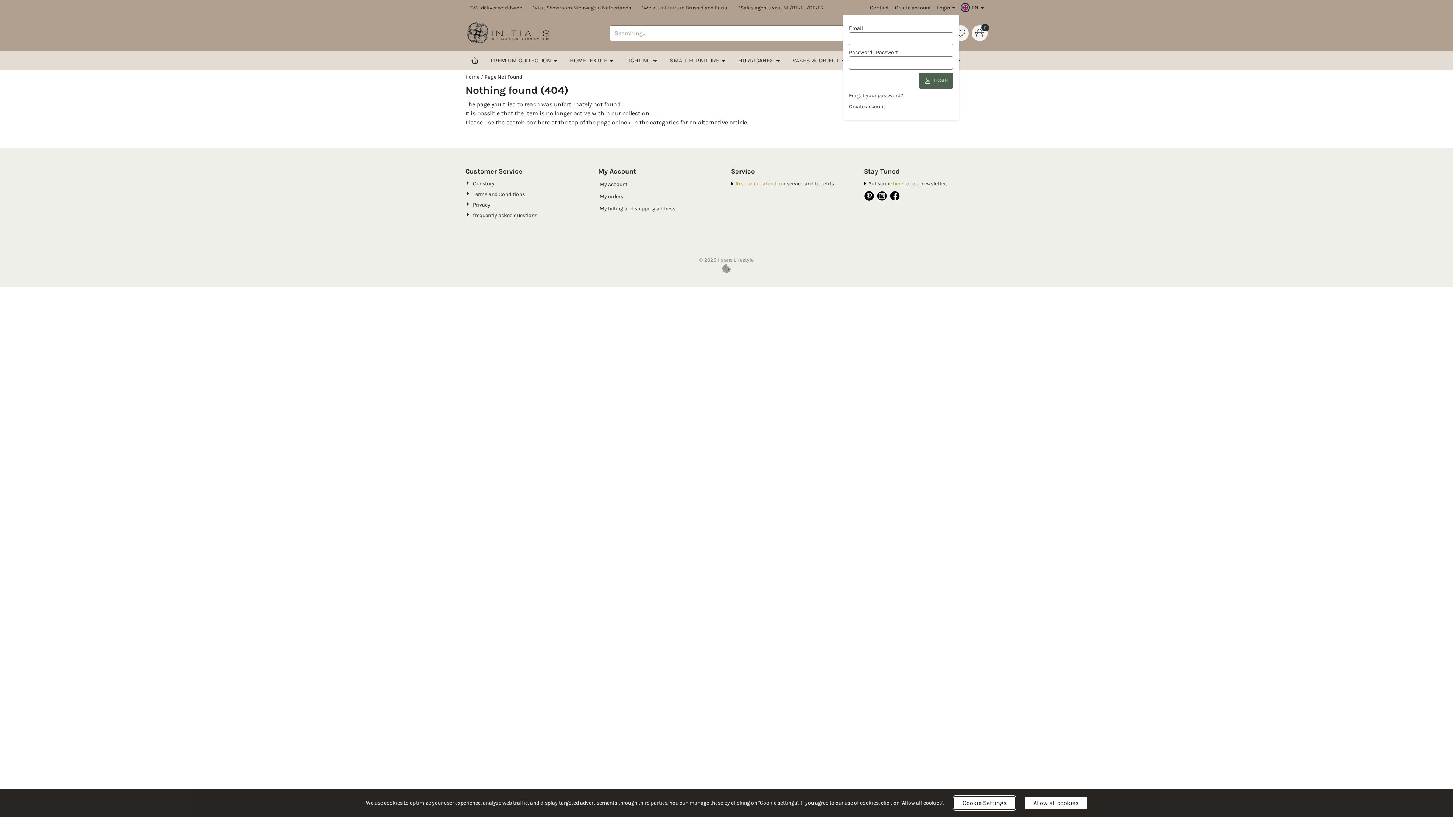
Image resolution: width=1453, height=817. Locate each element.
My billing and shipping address (637, 208)
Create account (913, 8)
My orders (611, 196)
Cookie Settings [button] (985, 802)
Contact (879, 8)
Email (856, 28)
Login (943, 8)
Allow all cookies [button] (1055, 802)
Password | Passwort (873, 52)
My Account (613, 184)
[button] (973, 7)
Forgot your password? (876, 95)
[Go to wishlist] (961, 33)
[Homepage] (474, 60)
